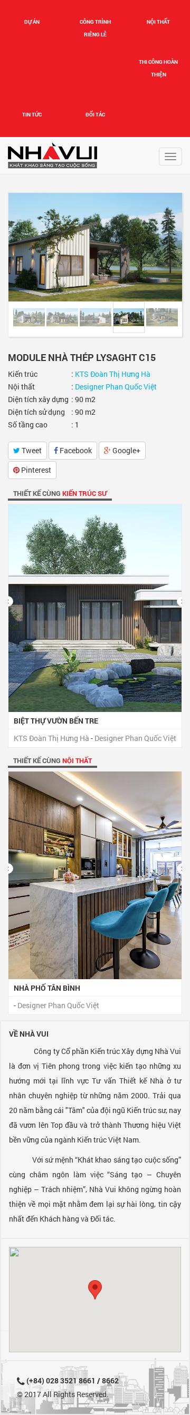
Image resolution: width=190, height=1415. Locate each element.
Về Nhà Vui (29, 1034)
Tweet (31, 450)
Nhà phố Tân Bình (47, 988)
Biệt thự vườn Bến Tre (56, 721)
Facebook (75, 450)
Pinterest (35, 470)
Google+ (125, 450)
